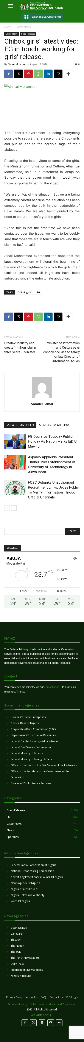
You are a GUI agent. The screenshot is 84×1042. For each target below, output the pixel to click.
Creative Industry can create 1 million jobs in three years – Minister (20, 347)
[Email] (58, 74)
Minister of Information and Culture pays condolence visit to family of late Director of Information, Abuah (61, 352)
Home (8, 27)
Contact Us (56, 997)
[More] (68, 74)
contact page (51, 687)
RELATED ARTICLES (20, 425)
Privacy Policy (14, 997)
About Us (31, 997)
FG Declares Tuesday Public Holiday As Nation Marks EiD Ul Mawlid (53, 441)
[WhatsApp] (38, 74)
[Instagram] (42, 1022)
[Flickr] (59, 1022)
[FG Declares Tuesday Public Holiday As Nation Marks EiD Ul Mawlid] (15, 441)
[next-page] (14, 508)
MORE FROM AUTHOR (54, 425)
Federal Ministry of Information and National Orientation (42, 1004)
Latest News (23, 27)
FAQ (43, 997)
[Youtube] (50, 1022)
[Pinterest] (28, 74)
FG (38, 292)
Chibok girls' (24, 292)
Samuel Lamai (17, 64)
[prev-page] (7, 508)
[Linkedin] (48, 74)
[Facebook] (8, 74)
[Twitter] (33, 1022)
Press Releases (28, 33)
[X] (18, 74)
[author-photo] (42, 398)
